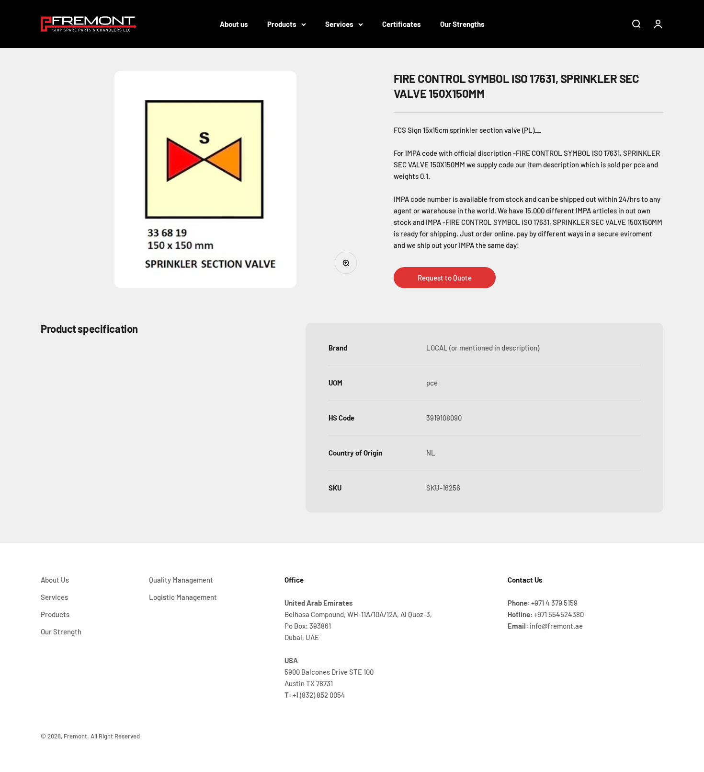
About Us (55, 579)
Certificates (401, 24)
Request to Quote (445, 277)
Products (281, 24)
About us (234, 24)
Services (339, 24)
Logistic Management (183, 597)
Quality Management (181, 579)
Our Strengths (462, 24)
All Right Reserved (115, 736)
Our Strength (61, 631)
